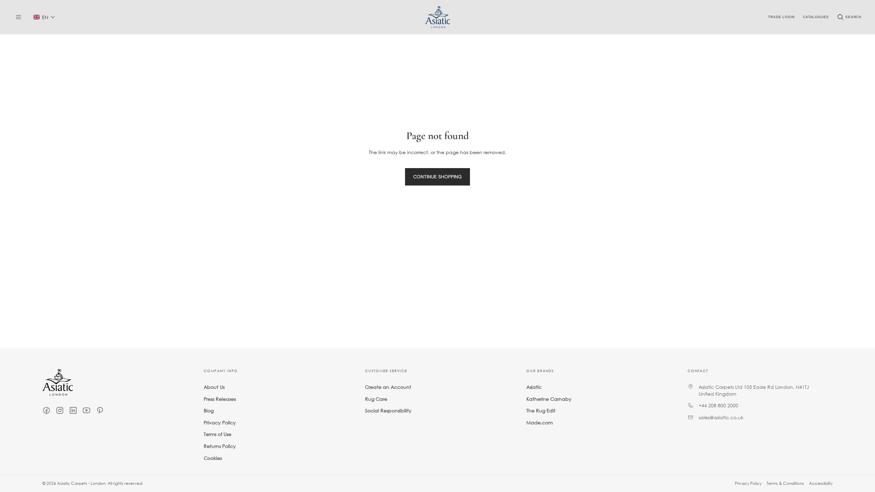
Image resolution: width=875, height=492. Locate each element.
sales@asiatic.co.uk (721, 417)
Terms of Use (217, 434)
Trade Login (781, 17)
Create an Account (388, 387)
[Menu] (18, 17)
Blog (209, 410)
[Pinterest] (100, 410)
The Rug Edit (540, 410)
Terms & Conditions (785, 483)
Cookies (213, 458)
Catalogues (816, 17)
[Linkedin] (73, 410)
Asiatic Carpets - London (81, 483)
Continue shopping (437, 177)
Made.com (539, 422)
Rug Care (376, 399)
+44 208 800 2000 (718, 405)
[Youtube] (86, 410)
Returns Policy (220, 446)
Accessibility (821, 483)
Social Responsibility (388, 410)
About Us (214, 387)
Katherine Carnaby (548, 399)
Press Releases (220, 399)
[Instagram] (60, 410)
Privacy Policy (220, 422)
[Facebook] (46, 410)
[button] (44, 17)
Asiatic (534, 387)
